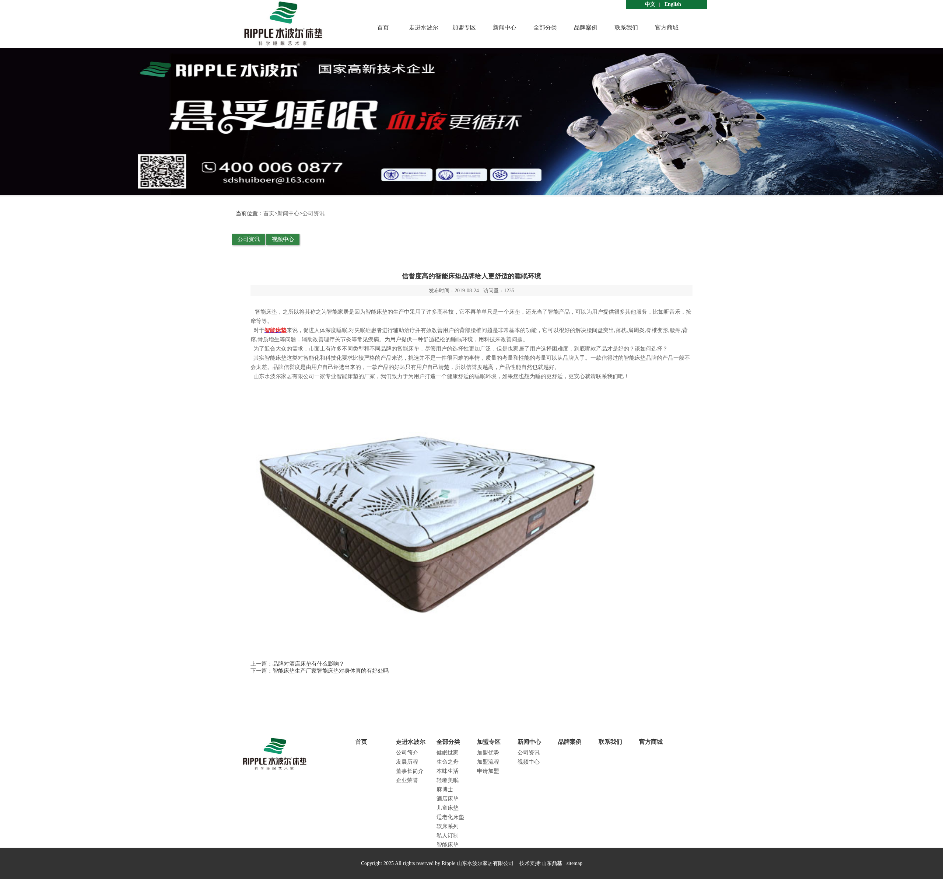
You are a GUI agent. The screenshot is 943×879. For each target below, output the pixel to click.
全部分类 (545, 27)
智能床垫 (448, 845)
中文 (650, 4)
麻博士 (445, 789)
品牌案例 (585, 27)
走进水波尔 (423, 27)
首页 (383, 27)
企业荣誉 (407, 780)
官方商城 (667, 27)
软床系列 (448, 826)
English (673, 4)
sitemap (574, 863)
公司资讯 (313, 213)
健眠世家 (448, 753)
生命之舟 (448, 762)
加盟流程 (488, 762)
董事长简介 (410, 771)
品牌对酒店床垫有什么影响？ (308, 664)
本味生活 (448, 771)
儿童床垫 (448, 808)
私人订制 (448, 835)
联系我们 (626, 27)
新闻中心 (504, 27)
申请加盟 (488, 771)
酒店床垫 (448, 799)
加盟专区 (464, 27)
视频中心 (283, 239)
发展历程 (407, 762)
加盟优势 (488, 753)
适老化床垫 (450, 817)
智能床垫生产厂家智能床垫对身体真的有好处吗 (331, 671)
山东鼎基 (551, 863)
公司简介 (407, 753)
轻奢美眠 (448, 780)
